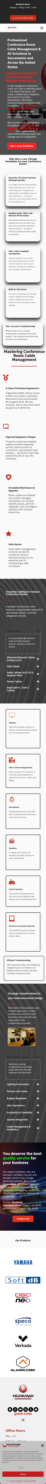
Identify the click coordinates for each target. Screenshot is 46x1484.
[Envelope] (36, 1409)
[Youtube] (20, 1409)
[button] (42, 1445)
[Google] (25, 1409)
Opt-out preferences (16, 1481)
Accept (23, 1474)
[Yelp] (30, 1409)
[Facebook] (10, 1409)
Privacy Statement (29, 1481)
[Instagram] (15, 1409)
